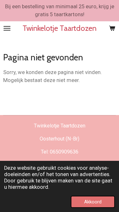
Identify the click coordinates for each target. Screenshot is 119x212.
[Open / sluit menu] (7, 28)
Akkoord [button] (93, 202)
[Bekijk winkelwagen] (112, 28)
